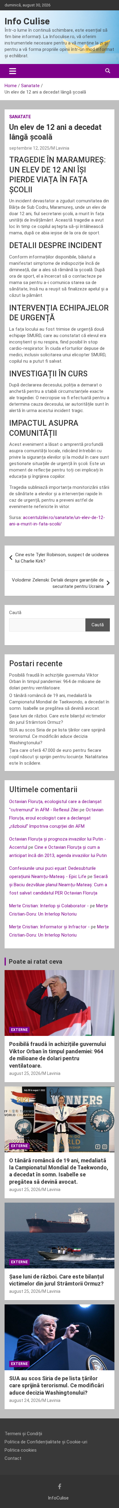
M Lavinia (60, 148)
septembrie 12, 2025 (29, 148)
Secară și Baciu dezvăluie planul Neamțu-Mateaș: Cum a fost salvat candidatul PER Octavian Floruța (58, 885)
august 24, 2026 (25, 1400)
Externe (19, 1030)
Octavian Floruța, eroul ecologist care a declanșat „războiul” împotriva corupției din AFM (56, 818)
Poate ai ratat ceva (35, 961)
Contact (13, 1458)
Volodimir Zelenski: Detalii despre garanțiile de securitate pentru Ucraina (58, 583)
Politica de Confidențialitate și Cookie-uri (46, 1442)
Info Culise (27, 21)
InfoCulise (58, 1498)
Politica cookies (21, 1450)
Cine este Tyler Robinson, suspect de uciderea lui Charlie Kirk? (62, 558)
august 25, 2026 (25, 1073)
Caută (15, 612)
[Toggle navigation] (13, 71)
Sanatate (20, 116)
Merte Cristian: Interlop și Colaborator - (49, 906)
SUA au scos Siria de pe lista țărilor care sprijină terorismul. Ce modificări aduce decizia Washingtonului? (57, 736)
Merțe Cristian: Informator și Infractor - (49, 927)
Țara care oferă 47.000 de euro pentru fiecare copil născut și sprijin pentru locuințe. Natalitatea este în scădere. (58, 757)
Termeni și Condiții (23, 1433)
